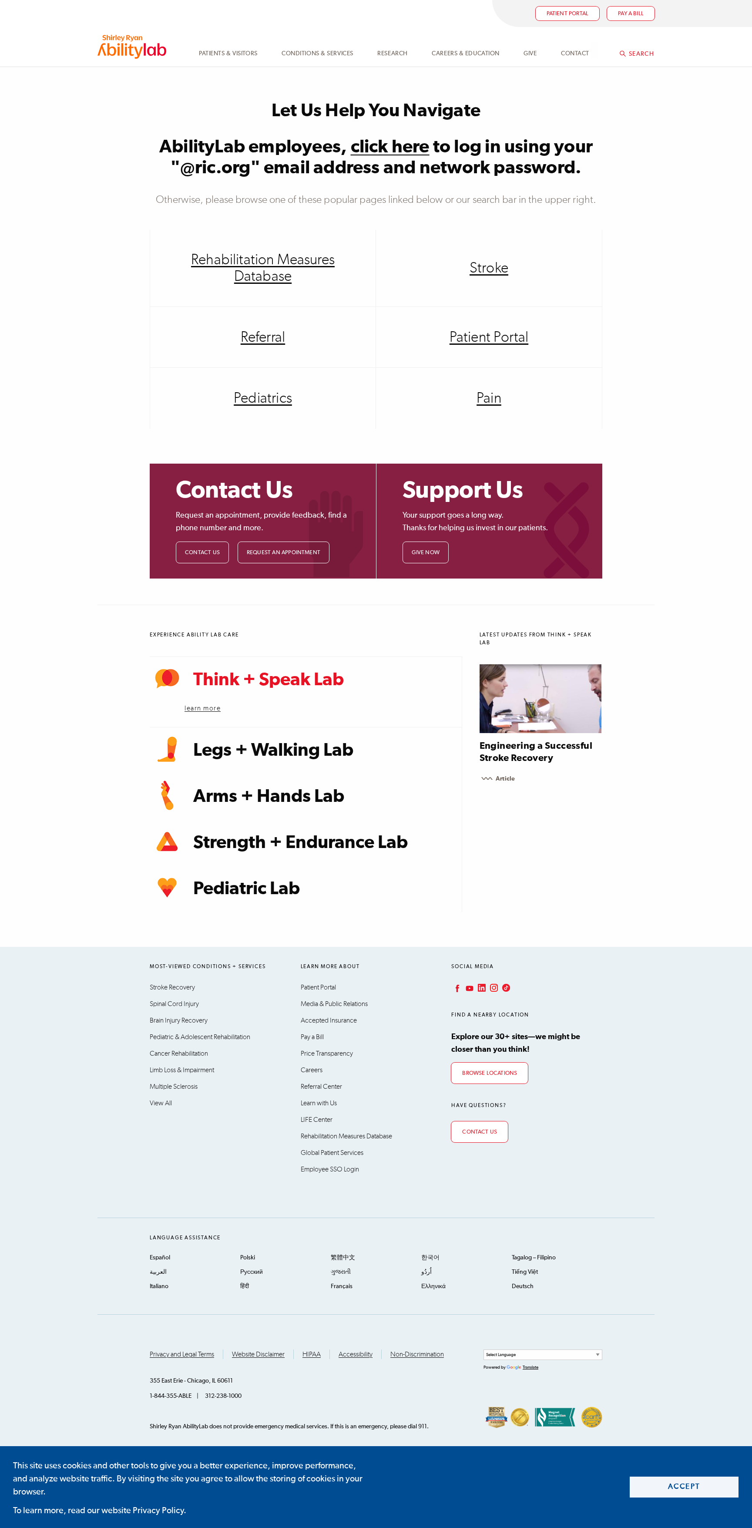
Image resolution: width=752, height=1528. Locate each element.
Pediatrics (263, 398)
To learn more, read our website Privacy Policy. (99, 1510)
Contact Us (202, 552)
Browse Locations (489, 1073)
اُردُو (426, 1272)
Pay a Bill (312, 1036)
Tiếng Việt (525, 1272)
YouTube (468, 988)
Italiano (159, 1286)
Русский (251, 1272)
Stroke (489, 268)
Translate (530, 1367)
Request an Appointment (283, 552)
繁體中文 (343, 1258)
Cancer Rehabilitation (179, 1053)
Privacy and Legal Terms (182, 1354)
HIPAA (311, 1354)
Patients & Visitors (228, 53)
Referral (263, 337)
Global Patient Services (332, 1152)
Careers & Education (466, 53)
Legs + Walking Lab (273, 750)
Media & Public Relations (334, 1003)
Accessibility (356, 1354)
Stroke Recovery (172, 987)
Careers (311, 1070)
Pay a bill (631, 14)
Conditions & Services (317, 53)
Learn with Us (319, 1103)
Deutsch (523, 1286)
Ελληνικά (433, 1286)
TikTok (505, 988)
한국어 (430, 1258)
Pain (489, 398)
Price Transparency (327, 1053)
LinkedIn (481, 988)
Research (392, 53)
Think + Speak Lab (268, 680)
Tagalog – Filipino (534, 1258)
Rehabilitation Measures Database (263, 268)
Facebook (456, 988)
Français (341, 1286)
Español (160, 1258)
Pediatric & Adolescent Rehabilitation (200, 1036)
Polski (247, 1258)
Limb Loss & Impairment (182, 1070)
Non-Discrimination (417, 1354)
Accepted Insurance (329, 1020)
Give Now (426, 552)
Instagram (493, 988)
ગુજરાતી (341, 1272)
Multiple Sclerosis (174, 1086)
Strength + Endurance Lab (300, 843)
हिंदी (244, 1286)
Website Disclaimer (258, 1354)
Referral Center (321, 1086)
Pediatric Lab (246, 889)
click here (390, 147)
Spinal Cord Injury (174, 1003)
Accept (684, 1487)
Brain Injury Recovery (179, 1020)
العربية (158, 1272)
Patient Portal (568, 14)
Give (530, 53)
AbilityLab (133, 47)
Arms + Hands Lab (268, 797)
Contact (575, 53)
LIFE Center (316, 1119)
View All (161, 1103)
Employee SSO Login (330, 1169)
